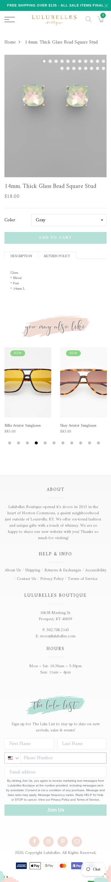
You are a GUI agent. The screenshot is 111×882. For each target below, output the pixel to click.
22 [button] (86, 68)
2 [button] (51, 61)
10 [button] (98, 61)
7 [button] (80, 61)
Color (9, 220)
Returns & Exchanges (62, 570)
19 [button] (69, 68)
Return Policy (57, 255)
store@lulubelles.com (57, 636)
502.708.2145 (57, 630)
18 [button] (63, 68)
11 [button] (104, 61)
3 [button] (57, 61)
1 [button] (45, 61)
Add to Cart (55, 237)
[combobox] (12, 758)
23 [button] (92, 68)
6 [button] (74, 61)
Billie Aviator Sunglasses (22, 425)
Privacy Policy (52, 579)
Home (10, 42)
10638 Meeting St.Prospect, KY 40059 (55, 616)
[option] (55, 116)
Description (21, 255)
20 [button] (74, 68)
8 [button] (86, 61)
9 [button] (92, 61)
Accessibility (95, 570)
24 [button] (98, 68)
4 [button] (63, 61)
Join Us (55, 809)
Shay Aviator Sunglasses (78, 425)
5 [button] (69, 61)
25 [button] (104, 68)
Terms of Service (82, 579)
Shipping (32, 570)
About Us (13, 570)
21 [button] (80, 68)
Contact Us (26, 579)
